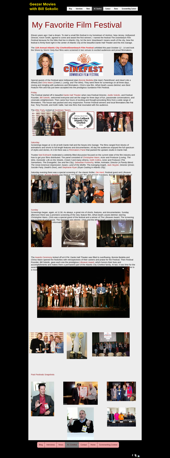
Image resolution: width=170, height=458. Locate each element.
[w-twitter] (135, 455)
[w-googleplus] (139, 456)
